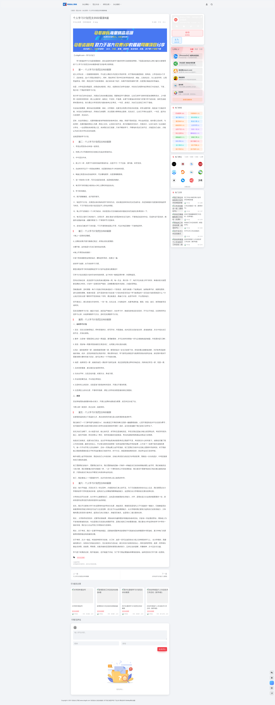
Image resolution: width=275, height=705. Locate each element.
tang (96, 22)
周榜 (196, 49)
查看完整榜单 (187, 99)
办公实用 (85, 10)
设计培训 (180, 149)
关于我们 (106, 700)
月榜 (200, 49)
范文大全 (78, 10)
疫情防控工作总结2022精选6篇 (107, 606)
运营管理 (195, 125)
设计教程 (180, 145)
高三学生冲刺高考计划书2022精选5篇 (192, 198)
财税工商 (195, 137)
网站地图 (132, 700)
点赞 (201, 157)
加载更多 (187, 187)
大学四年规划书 (77, 606)
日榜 (191, 49)
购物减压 (180, 137)
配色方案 (195, 121)
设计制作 (195, 149)
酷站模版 (195, 117)
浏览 (196, 157)
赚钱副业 (195, 133)
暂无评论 (77, 619)
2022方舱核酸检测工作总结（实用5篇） (192, 215)
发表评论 (162, 649)
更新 (191, 157)
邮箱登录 (180, 125)
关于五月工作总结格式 (191, 231)
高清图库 (179, 113)
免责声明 (111, 700)
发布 (186, 157)
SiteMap (127, 700)
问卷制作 (195, 113)
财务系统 (180, 141)
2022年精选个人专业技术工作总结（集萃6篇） (157, 607)
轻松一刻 (195, 129)
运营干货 (180, 129)
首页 (73, 10)
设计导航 (195, 145)
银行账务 (180, 117)
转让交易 (180, 133)
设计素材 (195, 141)
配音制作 (180, 121)
